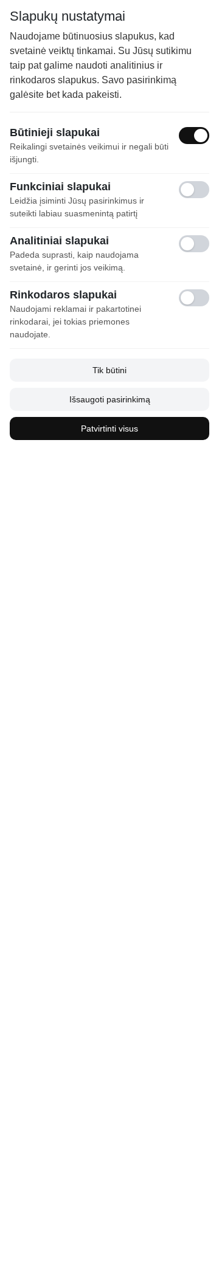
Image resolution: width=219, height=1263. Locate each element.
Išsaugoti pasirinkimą (109, 399)
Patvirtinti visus (109, 428)
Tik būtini (109, 370)
